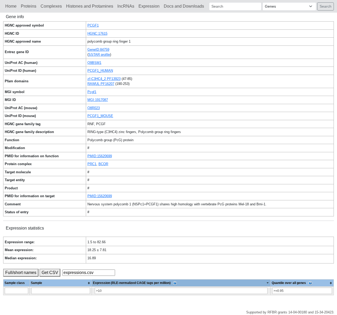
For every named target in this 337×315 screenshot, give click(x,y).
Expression (149, 6)
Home (11, 6)
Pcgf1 (91, 92)
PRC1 (91, 164)
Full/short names (20, 272)
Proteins (28, 6)
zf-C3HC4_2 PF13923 (104, 79)
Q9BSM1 (94, 63)
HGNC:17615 (97, 33)
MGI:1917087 (97, 100)
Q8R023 (93, 108)
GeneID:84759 (98, 50)
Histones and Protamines (89, 6)
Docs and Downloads (184, 6)
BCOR (103, 164)
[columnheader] (61, 283)
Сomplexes (51, 6)
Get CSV (50, 272)
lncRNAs (125, 6)
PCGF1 (93, 25)
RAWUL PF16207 (100, 84)
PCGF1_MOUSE (100, 116)
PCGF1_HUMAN (100, 71)
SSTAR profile (99, 55)
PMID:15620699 (99, 156)
